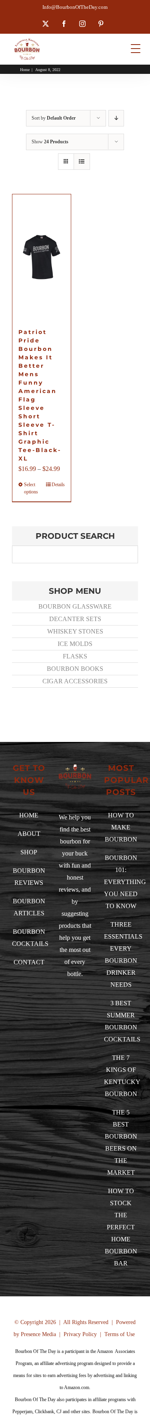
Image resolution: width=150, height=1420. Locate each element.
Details (58, 484)
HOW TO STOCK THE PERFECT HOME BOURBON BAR (121, 1227)
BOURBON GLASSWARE (75, 606)
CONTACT (29, 962)
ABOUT (29, 833)
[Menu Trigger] (135, 48)
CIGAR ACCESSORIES (75, 681)
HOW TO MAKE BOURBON (121, 827)
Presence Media (38, 1334)
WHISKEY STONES (75, 631)
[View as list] (82, 161)
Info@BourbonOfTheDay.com (75, 7)
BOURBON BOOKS (75, 668)
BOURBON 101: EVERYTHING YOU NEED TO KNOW (125, 881)
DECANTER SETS (75, 618)
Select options (31, 488)
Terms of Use (119, 1334)
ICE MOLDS (75, 643)
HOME (28, 815)
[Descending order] (116, 118)
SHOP (28, 852)
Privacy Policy (80, 1334)
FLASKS (75, 656)
